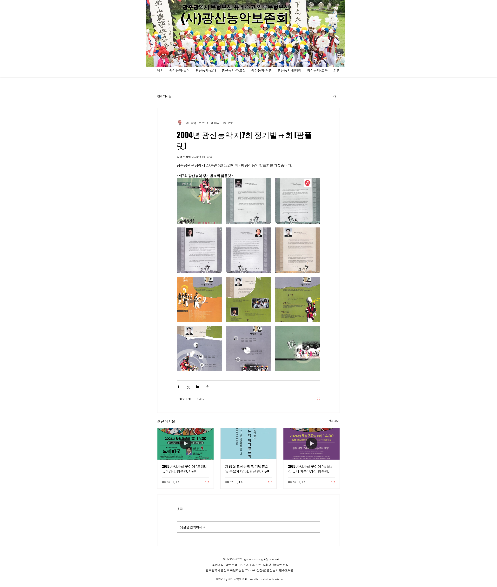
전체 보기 (334, 420)
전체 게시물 (164, 96)
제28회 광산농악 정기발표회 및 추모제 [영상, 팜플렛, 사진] (247, 468)
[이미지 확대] (199, 201)
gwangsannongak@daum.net (261, 559)
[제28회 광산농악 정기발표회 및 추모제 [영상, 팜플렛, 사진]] (249, 443)
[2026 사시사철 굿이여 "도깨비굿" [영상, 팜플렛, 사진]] (185, 443)
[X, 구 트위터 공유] (188, 387)
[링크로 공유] (207, 387)
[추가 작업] (318, 122)
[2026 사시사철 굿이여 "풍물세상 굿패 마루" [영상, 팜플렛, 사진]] (311, 443)
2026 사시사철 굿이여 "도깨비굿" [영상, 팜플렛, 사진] (185, 468)
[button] (335, 96)
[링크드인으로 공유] (197, 387)
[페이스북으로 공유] (178, 387)
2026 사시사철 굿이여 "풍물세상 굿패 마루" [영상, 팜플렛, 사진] (311, 469)
